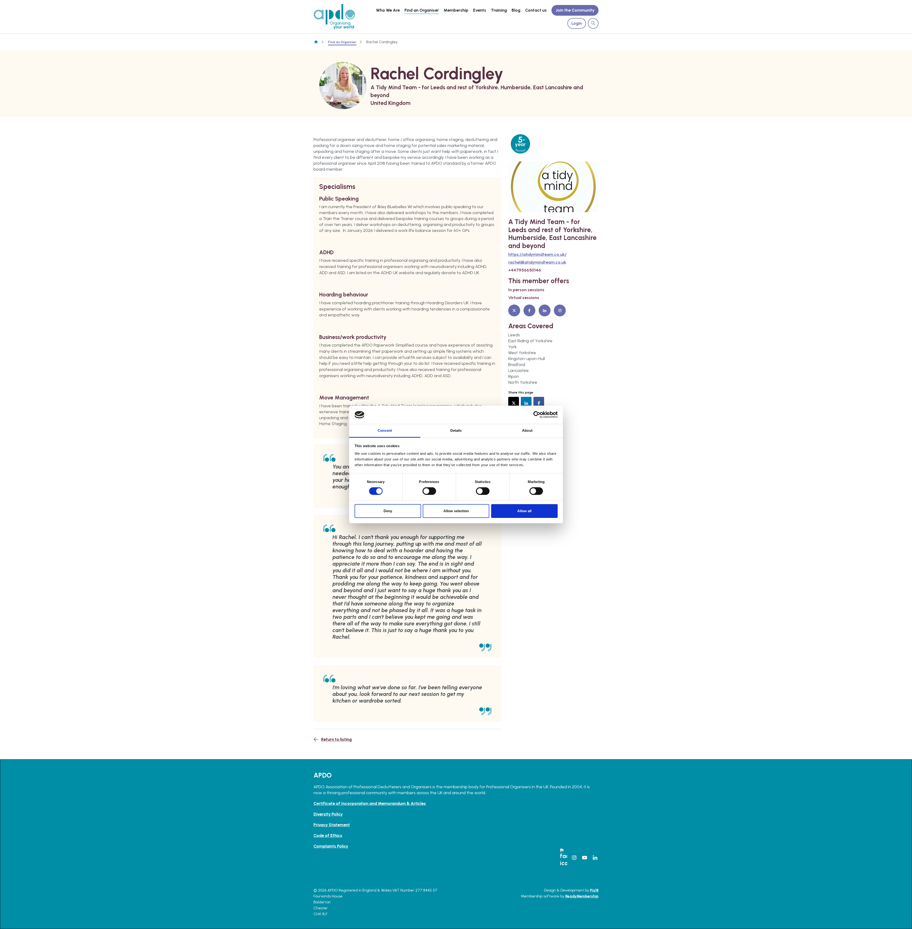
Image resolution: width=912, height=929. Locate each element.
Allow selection (456, 511)
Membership (456, 10)
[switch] (429, 491)
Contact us (536, 10)
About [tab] (527, 430)
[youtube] (584, 857)
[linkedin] (526, 402)
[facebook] (538, 402)
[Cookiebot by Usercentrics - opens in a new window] (537, 414)
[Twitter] (514, 310)
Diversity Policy (328, 814)
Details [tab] (456, 430)
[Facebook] (529, 310)
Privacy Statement (332, 824)
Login (576, 23)
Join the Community (575, 10)
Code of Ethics (328, 835)
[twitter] (513, 402)
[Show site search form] (593, 23)
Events (479, 10)
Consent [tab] (385, 430)
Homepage (316, 42)
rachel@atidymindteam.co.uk (537, 262)
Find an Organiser (421, 10)
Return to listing (336, 739)
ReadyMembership (581, 896)
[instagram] (574, 857)
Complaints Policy (331, 846)
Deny (388, 511)
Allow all (524, 511)
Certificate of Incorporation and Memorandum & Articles (370, 803)
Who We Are (388, 10)
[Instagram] (560, 310)
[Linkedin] (545, 310)
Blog (516, 10)
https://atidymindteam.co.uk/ (537, 254)
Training (499, 10)
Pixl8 (594, 890)
